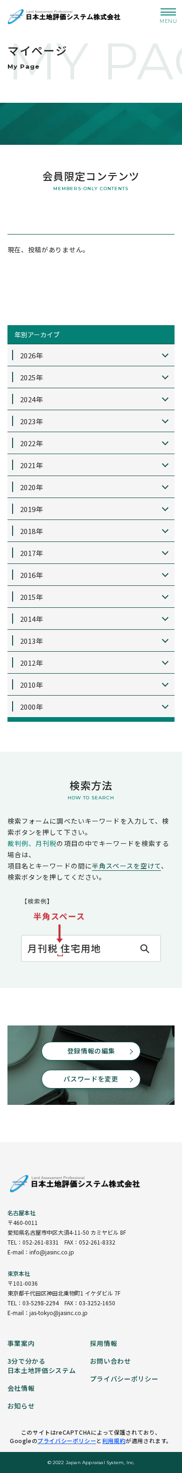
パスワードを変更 (91, 1078)
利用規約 (114, 1441)
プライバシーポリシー (66, 1441)
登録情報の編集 (91, 1050)
